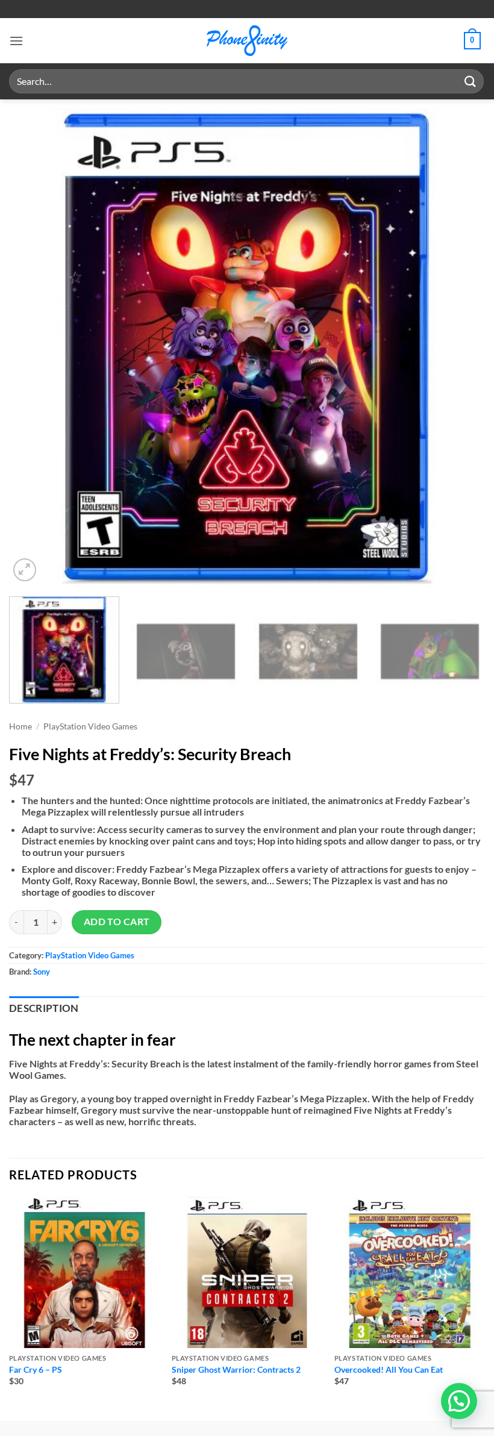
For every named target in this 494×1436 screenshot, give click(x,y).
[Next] (460, 346)
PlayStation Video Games (90, 726)
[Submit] (470, 81)
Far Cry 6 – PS (35, 1369)
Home (20, 726)
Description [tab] (44, 1008)
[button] (16, 40)
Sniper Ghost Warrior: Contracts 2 (236, 1369)
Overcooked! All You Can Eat (388, 1369)
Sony (41, 971)
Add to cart (117, 921)
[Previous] (34, 346)
